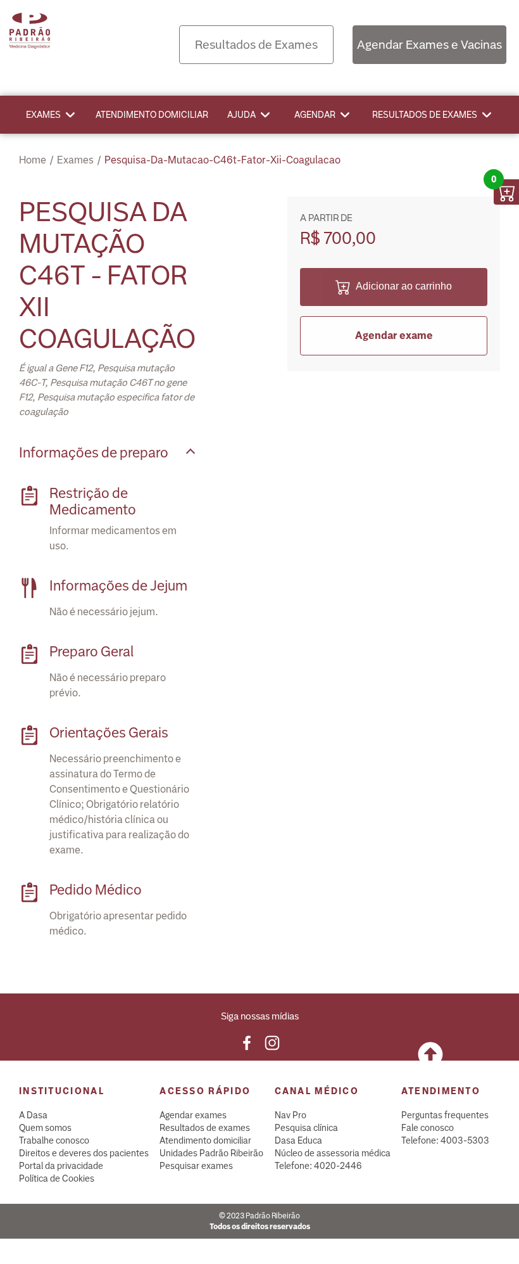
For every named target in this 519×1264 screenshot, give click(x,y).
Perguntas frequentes (445, 1115)
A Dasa (33, 1115)
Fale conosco (427, 1128)
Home (32, 160)
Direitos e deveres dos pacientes (84, 1153)
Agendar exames (193, 1115)
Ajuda (241, 115)
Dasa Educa (298, 1140)
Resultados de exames (424, 115)
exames (75, 160)
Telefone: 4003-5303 (445, 1140)
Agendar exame (394, 335)
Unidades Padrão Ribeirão (211, 1153)
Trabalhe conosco (54, 1140)
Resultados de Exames (256, 44)
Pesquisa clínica (306, 1128)
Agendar (314, 115)
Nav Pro (290, 1115)
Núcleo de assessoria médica (333, 1153)
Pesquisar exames (196, 1166)
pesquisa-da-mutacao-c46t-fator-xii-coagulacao (222, 160)
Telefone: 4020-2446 (318, 1166)
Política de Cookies (56, 1178)
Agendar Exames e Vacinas (429, 44)
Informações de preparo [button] (93, 453)
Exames (43, 115)
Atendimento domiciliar (152, 115)
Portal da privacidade (61, 1166)
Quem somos (45, 1128)
